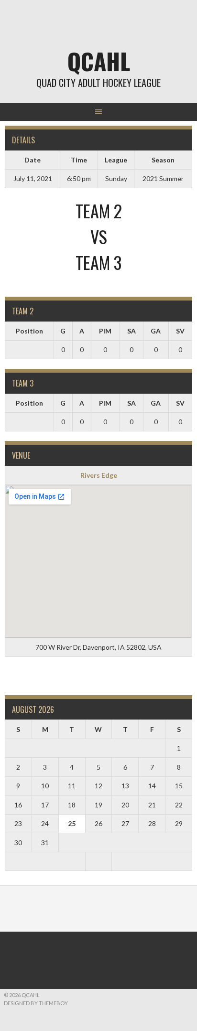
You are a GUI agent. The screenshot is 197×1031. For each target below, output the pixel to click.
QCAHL (98, 61)
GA (156, 331)
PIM (105, 331)
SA (131, 331)
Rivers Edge (98, 475)
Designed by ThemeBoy (36, 1003)
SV (180, 331)
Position (29, 331)
